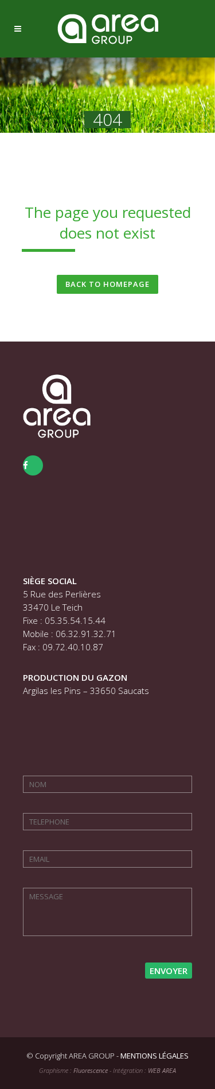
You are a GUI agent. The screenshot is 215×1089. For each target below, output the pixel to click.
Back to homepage (107, 284)
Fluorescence (90, 1070)
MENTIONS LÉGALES (154, 1055)
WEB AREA (162, 1070)
